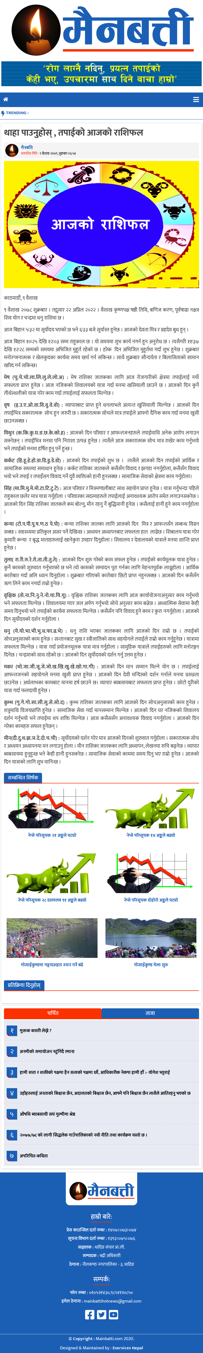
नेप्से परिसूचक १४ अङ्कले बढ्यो (151, 835)
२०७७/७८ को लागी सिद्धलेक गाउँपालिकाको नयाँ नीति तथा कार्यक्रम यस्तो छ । (83, 1135)
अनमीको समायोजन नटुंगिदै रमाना (47, 1051)
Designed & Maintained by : (101, 1348)
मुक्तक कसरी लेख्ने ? (36, 1031)
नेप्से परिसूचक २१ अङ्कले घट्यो (52, 835)
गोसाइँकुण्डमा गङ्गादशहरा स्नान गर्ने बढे (52, 965)
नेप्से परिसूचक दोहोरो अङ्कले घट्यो (151, 900)
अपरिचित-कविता (34, 1156)
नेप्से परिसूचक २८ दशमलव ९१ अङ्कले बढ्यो (52, 900)
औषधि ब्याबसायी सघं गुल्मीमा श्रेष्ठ (47, 1114)
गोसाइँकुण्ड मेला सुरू (151, 965)
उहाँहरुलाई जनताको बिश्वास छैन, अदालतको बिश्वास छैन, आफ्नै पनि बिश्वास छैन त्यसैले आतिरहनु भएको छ (105, 1093)
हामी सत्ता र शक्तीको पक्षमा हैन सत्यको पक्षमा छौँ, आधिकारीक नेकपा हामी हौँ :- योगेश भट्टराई (95, 1072)
